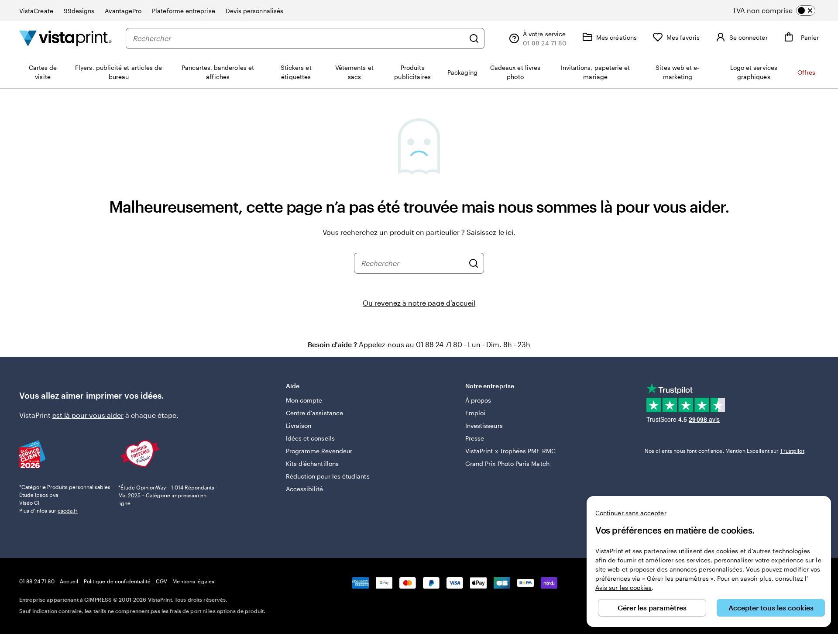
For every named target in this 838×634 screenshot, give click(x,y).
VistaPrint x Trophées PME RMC (510, 451)
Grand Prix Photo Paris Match (507, 463)
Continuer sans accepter (630, 513)
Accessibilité (304, 489)
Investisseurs (484, 425)
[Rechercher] (474, 38)
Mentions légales (193, 581)
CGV (161, 581)
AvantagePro (123, 10)
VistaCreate (36, 10)
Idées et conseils (310, 438)
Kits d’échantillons (312, 463)
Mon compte (304, 400)
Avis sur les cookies (623, 587)
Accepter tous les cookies (771, 607)
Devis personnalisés (254, 10)
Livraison (299, 425)
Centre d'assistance (314, 413)
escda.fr (68, 510)
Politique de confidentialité (117, 581)
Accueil (69, 581)
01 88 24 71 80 (37, 581)
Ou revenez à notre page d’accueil (419, 303)
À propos (478, 400)
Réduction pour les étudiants (328, 476)
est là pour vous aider (88, 415)
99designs (79, 10)
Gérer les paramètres (652, 607)
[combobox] (298, 38)
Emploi (475, 413)
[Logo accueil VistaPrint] (65, 38)
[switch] (781, 10)
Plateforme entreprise (183, 10)
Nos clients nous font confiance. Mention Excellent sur (724, 451)
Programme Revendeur (319, 451)
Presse (474, 438)
